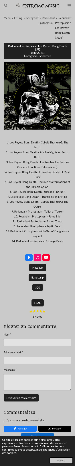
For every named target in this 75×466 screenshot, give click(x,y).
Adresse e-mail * (13, 352)
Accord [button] (61, 460)
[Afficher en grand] (37, 96)
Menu (7, 18)
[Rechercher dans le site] (6, 5)
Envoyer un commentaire (21, 397)
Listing (18, 18)
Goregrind (32, 18)
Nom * (7, 334)
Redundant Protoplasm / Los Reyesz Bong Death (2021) (63, 27)
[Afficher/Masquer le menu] (69, 5)
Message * (10, 369)
